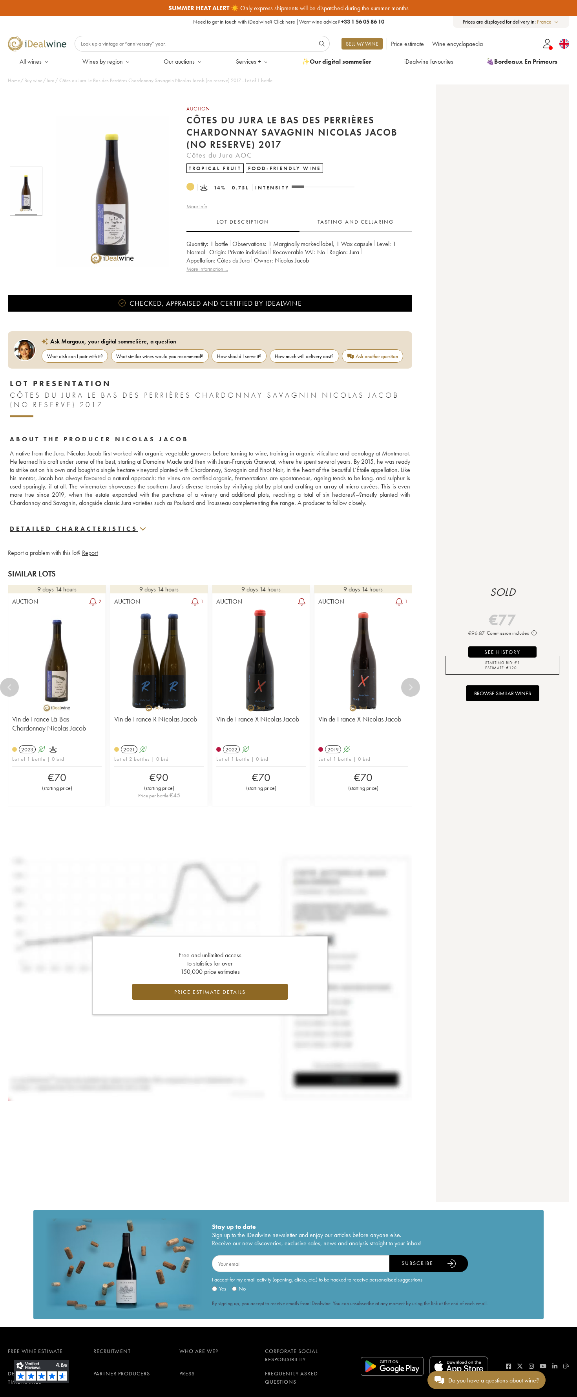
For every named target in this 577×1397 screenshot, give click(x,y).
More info (196, 206)
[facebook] (508, 1366)
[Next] (410, 687)
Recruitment (112, 1351)
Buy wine (33, 80)
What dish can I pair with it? (75, 356)
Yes (222, 1288)
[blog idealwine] (566, 1366)
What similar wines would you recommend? (159, 356)
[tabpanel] (299, 256)
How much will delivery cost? (304, 356)
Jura (50, 80)
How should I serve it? (239, 356)
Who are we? (198, 1351)
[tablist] (299, 222)
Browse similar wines (502, 693)
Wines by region (102, 61)
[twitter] (520, 1366)
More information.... (207, 268)
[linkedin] (554, 1366)
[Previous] (9, 687)
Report (90, 553)
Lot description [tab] (243, 221)
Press (187, 1373)
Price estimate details (210, 991)
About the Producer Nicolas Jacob (99, 439)
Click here (284, 21)
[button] (107, 191)
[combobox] (548, 22)
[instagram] (531, 1366)
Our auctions (179, 61)
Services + (248, 61)
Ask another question (377, 356)
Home (14, 80)
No (242, 1288)
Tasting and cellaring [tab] (356, 221)
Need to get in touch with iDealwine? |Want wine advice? (288, 21)
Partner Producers (121, 1373)
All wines (31, 61)
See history (502, 651)
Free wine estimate (35, 1351)
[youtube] (543, 1366)
